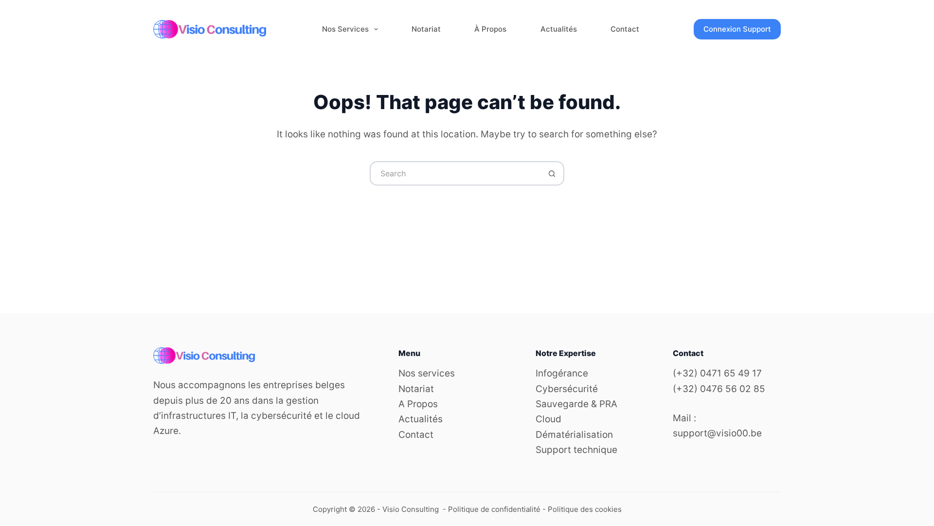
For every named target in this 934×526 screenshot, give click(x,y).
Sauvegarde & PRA (576, 404)
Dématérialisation (574, 434)
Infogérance (562, 373)
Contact (625, 29)
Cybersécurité (567, 388)
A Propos (418, 404)
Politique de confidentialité (494, 509)
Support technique (576, 449)
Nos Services (345, 29)
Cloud (548, 419)
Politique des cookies (585, 509)
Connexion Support (737, 29)
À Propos (490, 29)
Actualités (558, 29)
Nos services (426, 373)
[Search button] (552, 173)
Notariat (426, 29)
